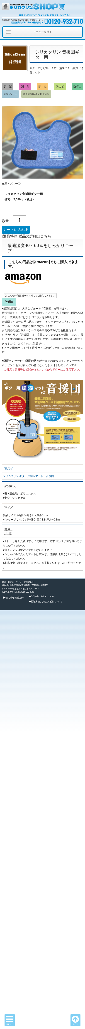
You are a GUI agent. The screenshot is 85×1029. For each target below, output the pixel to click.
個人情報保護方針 (14, 597)
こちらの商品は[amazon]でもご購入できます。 (31, 295)
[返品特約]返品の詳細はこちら (26, 236)
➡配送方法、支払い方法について (46, 601)
